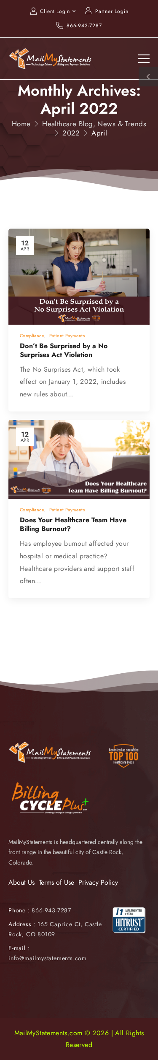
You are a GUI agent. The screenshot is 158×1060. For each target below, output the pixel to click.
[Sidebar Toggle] (148, 76)
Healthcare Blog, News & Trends (94, 124)
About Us (21, 882)
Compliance (32, 335)
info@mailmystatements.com (47, 958)
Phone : (39, 910)
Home (21, 124)
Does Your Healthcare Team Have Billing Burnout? (73, 524)
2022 (71, 133)
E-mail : (18, 948)
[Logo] (50, 58)
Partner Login (111, 11)
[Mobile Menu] (144, 59)
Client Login (55, 11)
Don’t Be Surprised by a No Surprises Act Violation (64, 350)
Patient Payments (67, 335)
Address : (21, 924)
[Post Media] (79, 277)
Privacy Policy (98, 882)
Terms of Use (56, 882)
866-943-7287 (84, 25)
